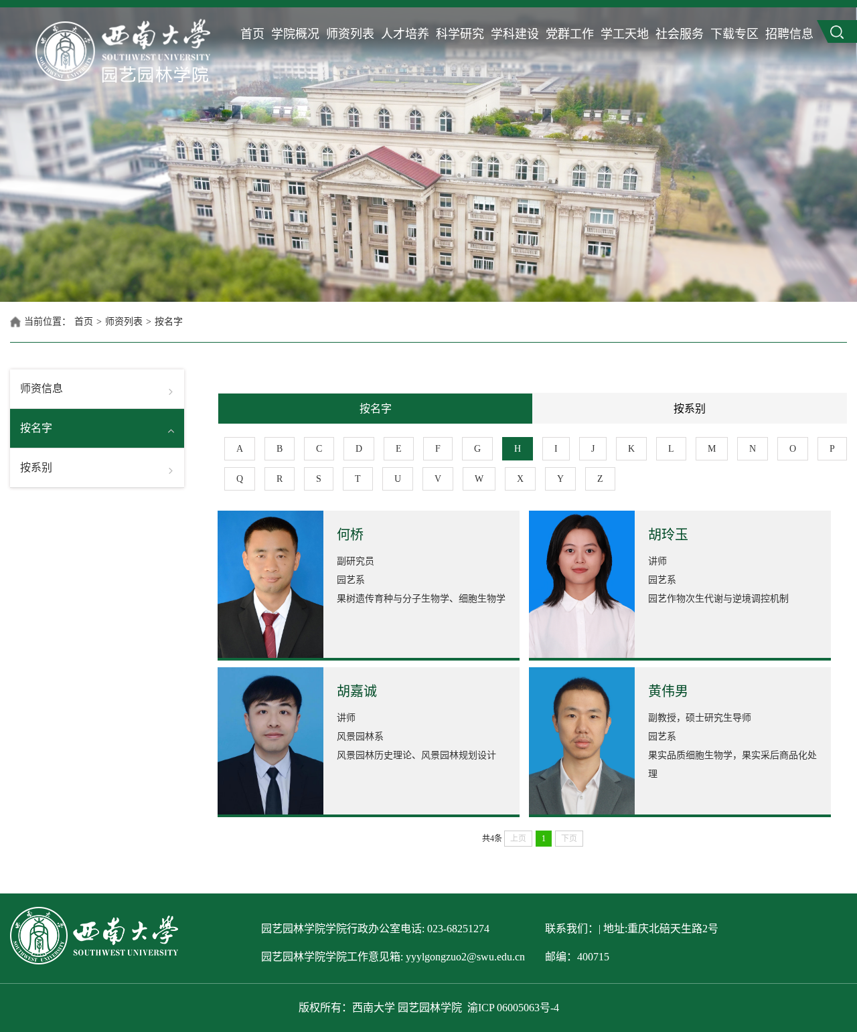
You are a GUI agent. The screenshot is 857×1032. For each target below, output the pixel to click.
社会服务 (679, 34)
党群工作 (570, 34)
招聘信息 (789, 34)
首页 (252, 34)
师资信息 (41, 388)
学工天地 (625, 34)
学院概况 (295, 34)
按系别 (36, 467)
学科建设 (515, 34)
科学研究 (460, 34)
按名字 (169, 322)
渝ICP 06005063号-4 (513, 1007)
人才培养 (405, 34)
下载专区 (734, 34)
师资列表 (350, 34)
